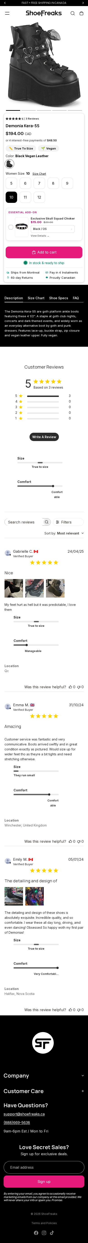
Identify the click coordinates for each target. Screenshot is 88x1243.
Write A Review (44, 437)
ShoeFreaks (49, 1214)
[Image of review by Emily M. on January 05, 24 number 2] (34, 896)
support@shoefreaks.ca (24, 1114)
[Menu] (7, 13)
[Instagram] (44, 1233)
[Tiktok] (52, 1233)
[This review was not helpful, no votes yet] (78, 687)
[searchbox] (23, 522)
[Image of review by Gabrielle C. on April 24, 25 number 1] (14, 588)
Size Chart (39, 173)
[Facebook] (36, 1233)
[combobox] (64, 533)
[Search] (73, 13)
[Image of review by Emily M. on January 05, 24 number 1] (14, 896)
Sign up (44, 1181)
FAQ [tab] (76, 298)
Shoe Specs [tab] (58, 298)
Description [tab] (14, 298)
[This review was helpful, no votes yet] (70, 687)
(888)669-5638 (17, 1122)
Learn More (40, 236)
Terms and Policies (44, 1223)
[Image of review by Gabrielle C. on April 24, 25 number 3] (55, 588)
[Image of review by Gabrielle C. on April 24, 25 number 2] (34, 588)
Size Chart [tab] (36, 298)
